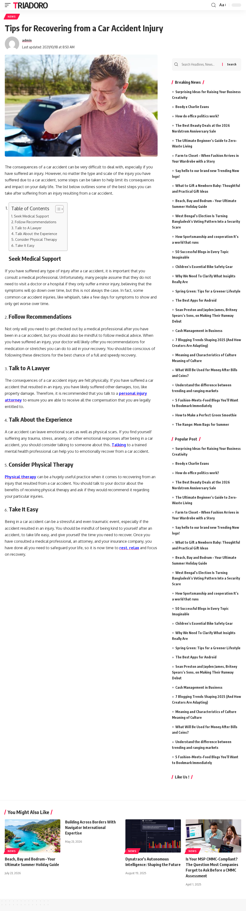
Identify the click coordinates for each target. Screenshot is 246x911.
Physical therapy (20, 476)
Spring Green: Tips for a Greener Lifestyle (207, 291)
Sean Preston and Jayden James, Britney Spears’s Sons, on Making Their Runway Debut (204, 315)
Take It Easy (24, 245)
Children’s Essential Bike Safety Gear (204, 267)
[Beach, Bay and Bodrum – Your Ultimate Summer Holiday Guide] (32, 836)
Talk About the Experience (36, 233)
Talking (119, 444)
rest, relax (129, 547)
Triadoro (30, 5)
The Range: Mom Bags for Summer (202, 424)
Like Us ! (182, 777)
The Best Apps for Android (195, 300)
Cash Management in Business (198, 331)
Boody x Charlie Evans (192, 107)
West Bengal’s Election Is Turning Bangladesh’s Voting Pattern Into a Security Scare (206, 221)
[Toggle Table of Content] (57, 209)
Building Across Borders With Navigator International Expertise (90, 827)
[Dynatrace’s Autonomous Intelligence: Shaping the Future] (153, 836)
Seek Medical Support (31, 216)
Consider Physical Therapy (36, 239)
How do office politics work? (197, 116)
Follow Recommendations (35, 222)
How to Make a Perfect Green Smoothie (206, 415)
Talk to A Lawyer (28, 228)
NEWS (12, 16)
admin (27, 40)
